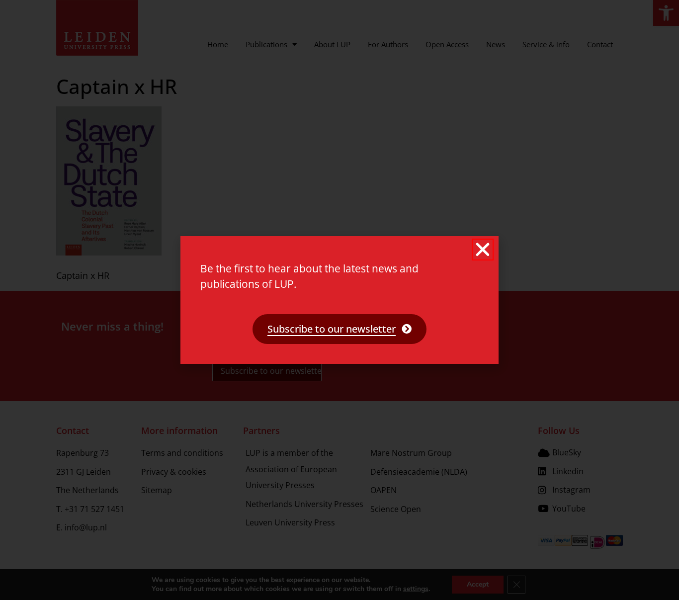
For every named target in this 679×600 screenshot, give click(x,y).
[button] (482, 249)
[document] (339, 300)
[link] (339, 329)
